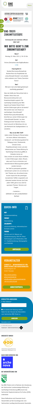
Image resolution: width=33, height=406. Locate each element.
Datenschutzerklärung (13, 328)
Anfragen (16, 249)
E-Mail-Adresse (6, 302)
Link (16, 65)
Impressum (4, 328)
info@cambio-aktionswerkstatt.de (14, 279)
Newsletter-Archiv (6, 322)
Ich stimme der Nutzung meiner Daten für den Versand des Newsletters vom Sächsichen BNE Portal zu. (13, 312)
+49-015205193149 (10, 282)
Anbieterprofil (16, 287)
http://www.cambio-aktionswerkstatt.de (10, 276)
